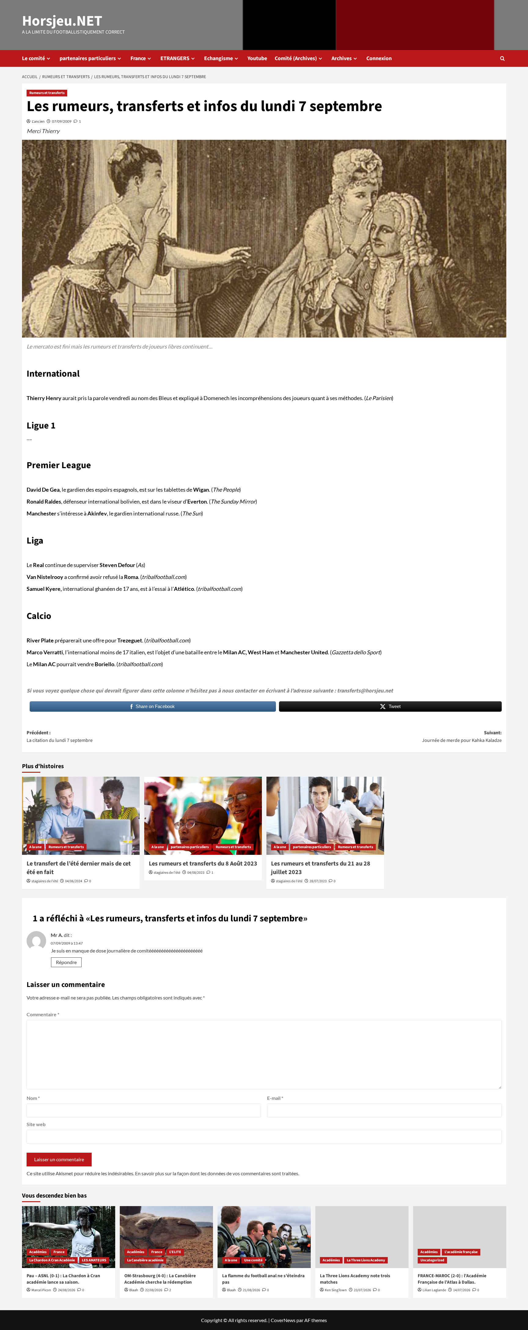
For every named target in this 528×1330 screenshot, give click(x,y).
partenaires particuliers (88, 58)
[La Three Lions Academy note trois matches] (362, 1237)
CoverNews (283, 1320)
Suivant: (462, 736)
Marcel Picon (41, 1290)
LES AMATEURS (94, 1260)
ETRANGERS (174, 58)
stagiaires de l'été (44, 881)
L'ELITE (175, 1252)
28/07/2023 (318, 881)
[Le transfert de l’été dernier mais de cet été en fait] (81, 816)
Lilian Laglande (434, 1290)
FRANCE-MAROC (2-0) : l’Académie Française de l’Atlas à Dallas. (452, 1279)
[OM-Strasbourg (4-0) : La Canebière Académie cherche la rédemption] (166, 1237)
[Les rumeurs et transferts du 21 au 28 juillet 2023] (325, 816)
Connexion (379, 58)
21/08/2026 (251, 1290)
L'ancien (38, 121)
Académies (37, 1252)
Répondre (66, 962)
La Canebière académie (145, 1260)
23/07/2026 (362, 1290)
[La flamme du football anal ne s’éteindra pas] (264, 1237)
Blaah (133, 1290)
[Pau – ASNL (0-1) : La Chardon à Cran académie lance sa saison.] (68, 1237)
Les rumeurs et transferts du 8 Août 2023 (203, 863)
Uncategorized (432, 1260)
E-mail (275, 1098)
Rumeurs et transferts (46, 93)
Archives (342, 58)
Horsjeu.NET (62, 21)
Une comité (253, 1260)
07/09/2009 (62, 121)
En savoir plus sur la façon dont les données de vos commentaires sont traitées (216, 1173)
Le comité (33, 58)
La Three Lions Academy (366, 1260)
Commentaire (43, 1014)
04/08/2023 (195, 872)
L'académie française (461, 1252)
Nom (33, 1098)
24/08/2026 (66, 1290)
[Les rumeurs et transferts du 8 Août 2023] (203, 816)
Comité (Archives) (296, 58)
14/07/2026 (461, 1290)
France (138, 58)
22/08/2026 (153, 1290)
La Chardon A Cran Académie (52, 1260)
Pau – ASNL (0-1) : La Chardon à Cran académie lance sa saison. (63, 1279)
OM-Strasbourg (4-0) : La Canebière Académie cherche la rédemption (160, 1279)
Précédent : (60, 736)
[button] (502, 58)
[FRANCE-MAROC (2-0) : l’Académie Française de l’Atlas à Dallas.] (459, 1237)
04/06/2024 (73, 881)
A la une (35, 847)
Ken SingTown (336, 1290)
